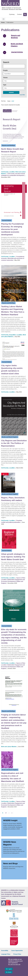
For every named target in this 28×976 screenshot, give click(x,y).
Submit (11, 92)
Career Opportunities (17, 950)
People (5, 70)
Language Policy (5, 954)
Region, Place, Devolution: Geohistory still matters (13, 499)
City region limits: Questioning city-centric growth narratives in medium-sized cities (12, 369)
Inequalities (12, 334)
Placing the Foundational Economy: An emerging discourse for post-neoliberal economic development (12, 229)
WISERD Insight (10, 820)
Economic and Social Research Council (14, 902)
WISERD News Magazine (9, 843)
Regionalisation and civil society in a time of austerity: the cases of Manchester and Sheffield (12, 777)
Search (6, 62)
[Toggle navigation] (3, 19)
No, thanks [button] (8, 972)
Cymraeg (11, 14)
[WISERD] (10, 3)
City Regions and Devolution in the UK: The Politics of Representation (14, 443)
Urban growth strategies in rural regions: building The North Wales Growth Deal (13, 557)
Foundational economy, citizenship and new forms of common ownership (12, 258)
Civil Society (4, 171)
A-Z (13, 101)
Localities (12, 171)
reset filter (22, 94)
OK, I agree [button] (9, 969)
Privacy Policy (17, 954)
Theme (5, 77)
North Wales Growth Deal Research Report (12, 150)
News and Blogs (10, 863)
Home (3, 22)
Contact (19, 14)
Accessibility (4, 950)
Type (4, 85)
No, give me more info (14, 964)
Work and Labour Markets (8, 746)
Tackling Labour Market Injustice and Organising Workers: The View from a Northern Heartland (12, 310)
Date (8, 101)
